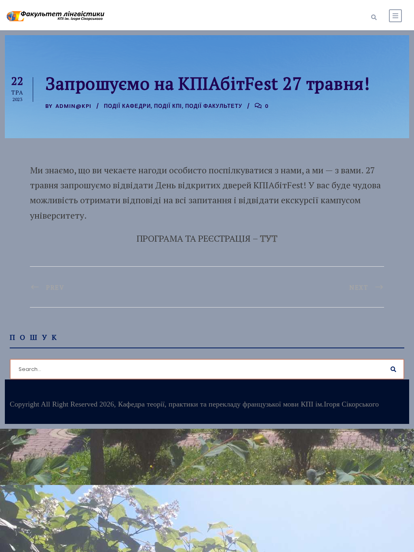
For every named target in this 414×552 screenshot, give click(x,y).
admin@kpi (73, 106)
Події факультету (213, 106)
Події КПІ (168, 106)
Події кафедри (127, 106)
